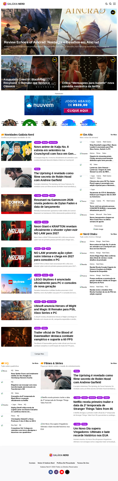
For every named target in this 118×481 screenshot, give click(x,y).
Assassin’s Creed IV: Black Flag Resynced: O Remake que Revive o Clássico (26, 83)
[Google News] (67, 472)
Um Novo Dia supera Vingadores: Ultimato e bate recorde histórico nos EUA (91, 432)
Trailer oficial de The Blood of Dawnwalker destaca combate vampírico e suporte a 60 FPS (53, 336)
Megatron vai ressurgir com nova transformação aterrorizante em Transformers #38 (24, 387)
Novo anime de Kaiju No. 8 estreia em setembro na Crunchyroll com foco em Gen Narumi (53, 150)
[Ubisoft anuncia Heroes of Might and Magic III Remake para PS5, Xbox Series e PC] (16, 310)
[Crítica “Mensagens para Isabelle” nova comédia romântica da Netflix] (88, 73)
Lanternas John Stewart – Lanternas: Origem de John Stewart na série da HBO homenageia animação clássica (102, 170)
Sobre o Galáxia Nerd (46, 463)
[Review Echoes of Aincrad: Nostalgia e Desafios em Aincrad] (59, 32)
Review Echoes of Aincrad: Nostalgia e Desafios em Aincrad (51, 42)
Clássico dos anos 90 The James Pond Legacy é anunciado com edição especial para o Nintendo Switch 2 (102, 183)
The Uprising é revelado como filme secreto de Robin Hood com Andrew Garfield (53, 177)
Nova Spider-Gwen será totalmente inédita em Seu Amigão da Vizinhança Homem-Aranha (24, 376)
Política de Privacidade (66, 463)
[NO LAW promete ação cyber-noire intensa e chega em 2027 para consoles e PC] (16, 257)
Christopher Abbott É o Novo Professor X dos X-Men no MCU (23, 420)
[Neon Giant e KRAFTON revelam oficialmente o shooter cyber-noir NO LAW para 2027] (16, 230)
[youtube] (62, 472)
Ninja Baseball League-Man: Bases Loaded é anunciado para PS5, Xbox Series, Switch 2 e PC (103, 147)
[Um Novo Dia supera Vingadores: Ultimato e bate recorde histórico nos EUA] (56, 433)
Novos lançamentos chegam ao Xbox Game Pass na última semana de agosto (102, 219)
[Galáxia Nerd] (13, 3)
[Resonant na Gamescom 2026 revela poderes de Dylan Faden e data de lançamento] (16, 204)
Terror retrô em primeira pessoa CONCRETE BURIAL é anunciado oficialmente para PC (103, 208)
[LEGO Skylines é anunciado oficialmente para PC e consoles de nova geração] (16, 284)
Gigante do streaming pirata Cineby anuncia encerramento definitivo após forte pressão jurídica (101, 158)
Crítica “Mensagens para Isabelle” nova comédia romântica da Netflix (88, 84)
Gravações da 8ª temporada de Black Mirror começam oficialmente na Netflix (23, 398)
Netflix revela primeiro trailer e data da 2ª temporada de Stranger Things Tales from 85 (93, 405)
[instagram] (56, 472)
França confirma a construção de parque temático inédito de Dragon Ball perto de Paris (103, 280)
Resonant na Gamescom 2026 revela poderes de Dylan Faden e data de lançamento (55, 203)
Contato (32, 463)
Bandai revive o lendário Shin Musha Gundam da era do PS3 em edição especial (103, 292)
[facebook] (51, 472)
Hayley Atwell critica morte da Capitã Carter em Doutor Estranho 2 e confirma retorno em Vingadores (24, 410)
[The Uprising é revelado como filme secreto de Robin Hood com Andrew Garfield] (16, 177)
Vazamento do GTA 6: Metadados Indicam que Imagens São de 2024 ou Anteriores (103, 195)
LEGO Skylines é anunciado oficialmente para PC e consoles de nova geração (55, 283)
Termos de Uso (83, 463)
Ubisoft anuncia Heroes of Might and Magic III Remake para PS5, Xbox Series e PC (55, 309)
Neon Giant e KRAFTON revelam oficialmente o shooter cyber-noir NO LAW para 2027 (56, 230)
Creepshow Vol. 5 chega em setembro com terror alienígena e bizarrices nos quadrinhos (24, 430)
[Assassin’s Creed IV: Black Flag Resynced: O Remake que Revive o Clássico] (29, 73)
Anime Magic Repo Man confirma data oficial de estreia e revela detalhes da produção (102, 258)
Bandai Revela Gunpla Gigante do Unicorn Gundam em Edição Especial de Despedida (103, 269)
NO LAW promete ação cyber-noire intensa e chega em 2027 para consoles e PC (54, 256)
